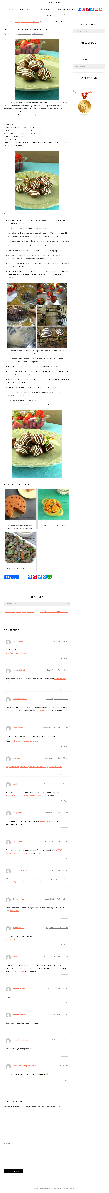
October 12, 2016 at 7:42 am (56, 784)
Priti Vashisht (18, 728)
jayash (15, 784)
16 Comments (37, 34)
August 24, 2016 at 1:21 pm (56, 870)
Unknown (17, 758)
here (52, 263)
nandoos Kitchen (19, 1014)
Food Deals (14, 911)
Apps (16, 882)
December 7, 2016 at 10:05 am (55, 728)
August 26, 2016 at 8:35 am (56, 841)
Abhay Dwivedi (19, 670)
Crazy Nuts (17, 812)
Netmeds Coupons (44, 710)
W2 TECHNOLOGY (20, 870)
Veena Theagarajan (21, 1040)
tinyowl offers (18, 971)
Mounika (16, 956)
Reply (64, 658)
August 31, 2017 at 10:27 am (56, 641)
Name (7, 1144)
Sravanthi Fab (18, 899)
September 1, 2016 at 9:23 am (55, 812)
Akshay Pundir (18, 928)
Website (7, 1162)
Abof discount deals (14, 939)
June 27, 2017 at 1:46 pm (57, 670)
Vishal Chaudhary (20, 699)
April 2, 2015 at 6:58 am (58, 1040)
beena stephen (19, 988)
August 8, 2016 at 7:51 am (57, 928)
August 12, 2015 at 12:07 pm (56, 956)
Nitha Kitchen (54, 2)
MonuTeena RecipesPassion (24, 1066)
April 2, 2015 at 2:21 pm (58, 988)
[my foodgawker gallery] (83, 92)
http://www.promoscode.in (16, 653)
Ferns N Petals (60, 679)
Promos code (18, 641)
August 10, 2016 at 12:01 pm (56, 899)
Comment (8, 1111)
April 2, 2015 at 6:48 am (58, 1066)
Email (7, 1153)
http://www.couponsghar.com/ (26, 741)
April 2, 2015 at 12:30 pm (57, 1014)
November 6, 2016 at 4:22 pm (56, 758)
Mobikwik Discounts (47, 821)
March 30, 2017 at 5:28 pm (57, 699)
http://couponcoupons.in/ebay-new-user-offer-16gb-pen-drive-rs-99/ (34, 767)
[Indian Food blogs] (84, 116)
